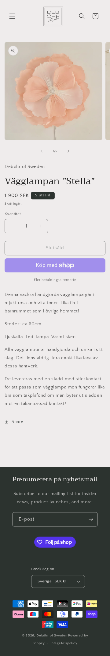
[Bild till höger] (68, 151)
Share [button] (17, 421)
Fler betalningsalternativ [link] (55, 280)
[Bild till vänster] (41, 151)
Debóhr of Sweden (51, 635)
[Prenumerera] (90, 519)
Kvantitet (13, 214)
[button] (12, 16)
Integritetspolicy (63, 643)
